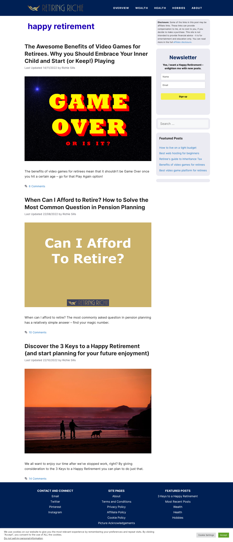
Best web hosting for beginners (179, 153)
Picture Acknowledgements (116, 523)
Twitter (55, 501)
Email (55, 496)
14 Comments (37, 478)
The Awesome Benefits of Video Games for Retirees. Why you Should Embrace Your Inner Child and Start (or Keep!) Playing (86, 53)
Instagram (55, 512)
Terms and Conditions (116, 501)
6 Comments (37, 186)
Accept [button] (223, 535)
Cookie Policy (116, 517)
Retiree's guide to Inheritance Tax (180, 159)
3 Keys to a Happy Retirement (178, 496)
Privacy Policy (116, 506)
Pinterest (55, 506)
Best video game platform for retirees (183, 170)
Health (160, 8)
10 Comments (37, 332)
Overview (121, 8)
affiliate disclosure (182, 42)
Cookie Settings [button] (206, 535)
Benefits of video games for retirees (182, 164)
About (197, 8)
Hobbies (178, 8)
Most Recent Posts (178, 501)
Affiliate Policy (116, 512)
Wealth (141, 8)
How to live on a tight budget (177, 147)
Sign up (183, 96)
